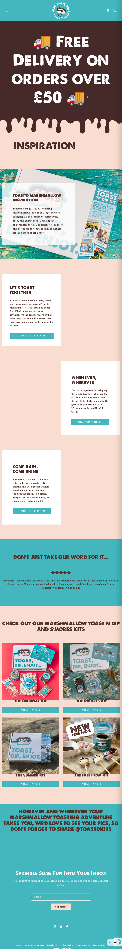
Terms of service (83, 945)
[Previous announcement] (6, 69)
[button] (6, 10)
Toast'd (26, 945)
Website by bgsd (37, 945)
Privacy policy (67, 945)
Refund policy (52, 945)
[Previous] (11, 580)
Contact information (62, 948)
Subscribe (61, 906)
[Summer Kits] (30, 745)
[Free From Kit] (91, 745)
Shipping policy (99, 945)
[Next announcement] (116, 69)
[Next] (111, 580)
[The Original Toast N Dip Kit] (30, 671)
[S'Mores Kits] (91, 671)
